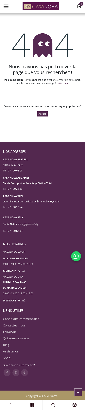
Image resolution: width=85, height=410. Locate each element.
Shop (6, 358)
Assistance (10, 351)
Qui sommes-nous (16, 338)
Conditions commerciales (21, 319)
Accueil (42, 113)
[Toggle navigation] (6, 6)
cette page (63, 83)
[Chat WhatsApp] (76, 256)
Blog (6, 345)
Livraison (9, 332)
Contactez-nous (14, 325)
